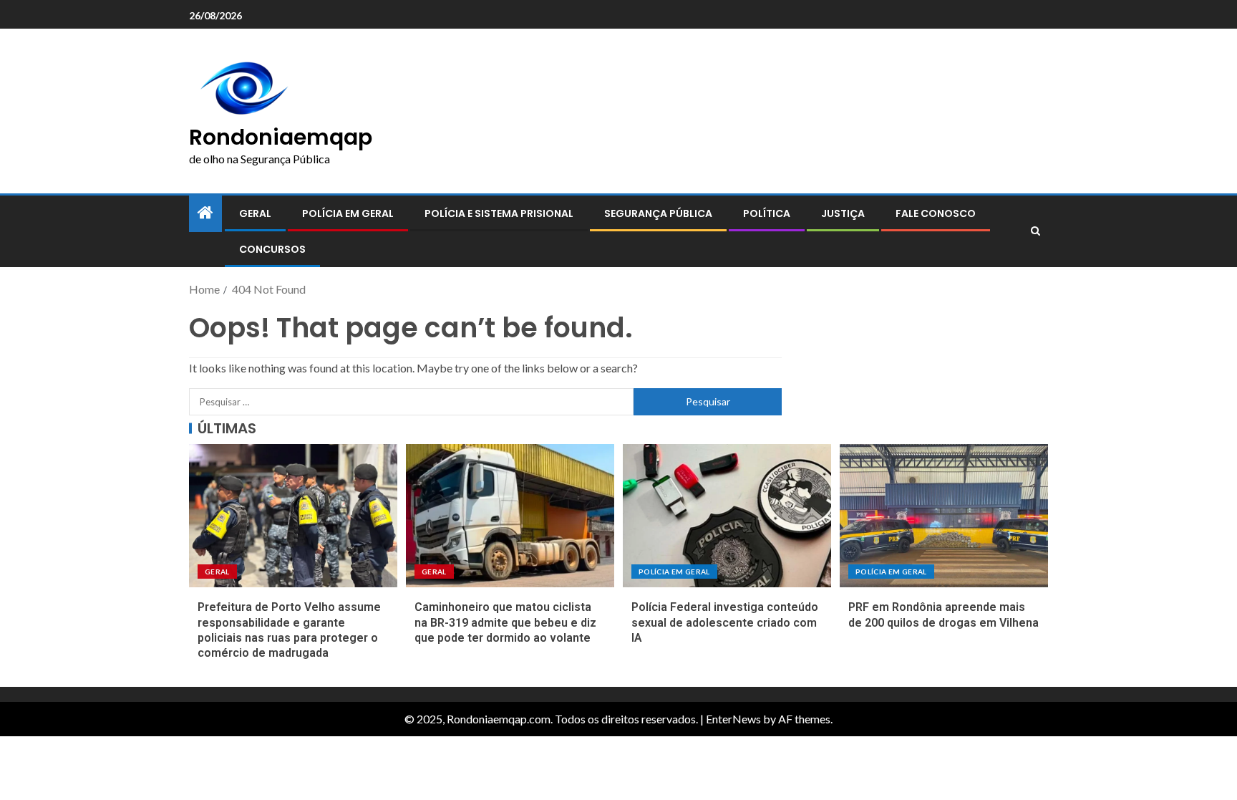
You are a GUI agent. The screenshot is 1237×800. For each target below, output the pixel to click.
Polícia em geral (348, 213)
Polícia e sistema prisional (499, 213)
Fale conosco (936, 213)
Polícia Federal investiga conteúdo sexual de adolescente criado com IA (724, 622)
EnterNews (733, 719)
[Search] (1035, 231)
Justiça (843, 213)
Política (766, 213)
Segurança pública (658, 213)
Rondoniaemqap (280, 137)
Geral (255, 213)
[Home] (205, 213)
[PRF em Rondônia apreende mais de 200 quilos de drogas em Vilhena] (944, 515)
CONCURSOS (272, 249)
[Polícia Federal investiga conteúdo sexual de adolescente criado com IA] (727, 515)
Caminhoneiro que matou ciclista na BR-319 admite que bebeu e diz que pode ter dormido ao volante (505, 622)
